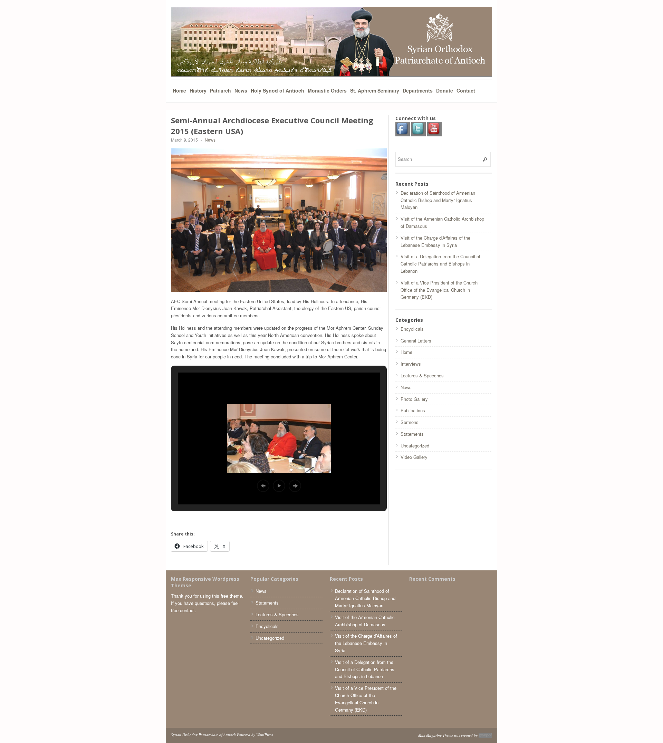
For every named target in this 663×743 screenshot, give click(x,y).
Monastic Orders (327, 90)
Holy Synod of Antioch (277, 90)
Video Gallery (414, 457)
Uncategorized (415, 445)
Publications (413, 410)
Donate (444, 90)
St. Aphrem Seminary (374, 90)
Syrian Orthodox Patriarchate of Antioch (203, 734)
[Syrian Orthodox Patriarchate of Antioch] (331, 42)
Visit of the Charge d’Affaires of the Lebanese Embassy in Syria (435, 241)
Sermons (410, 422)
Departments (418, 90)
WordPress (264, 734)
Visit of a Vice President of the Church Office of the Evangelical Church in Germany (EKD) (439, 289)
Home (179, 90)
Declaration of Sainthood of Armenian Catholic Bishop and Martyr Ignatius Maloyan (438, 200)
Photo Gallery (414, 399)
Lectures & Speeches (422, 375)
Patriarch (220, 90)
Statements (412, 434)
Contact (466, 90)
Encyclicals (412, 329)
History (198, 90)
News (240, 90)
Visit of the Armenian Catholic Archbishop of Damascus (365, 621)
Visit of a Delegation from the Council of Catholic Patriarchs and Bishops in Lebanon (440, 263)
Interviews (411, 363)
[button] (263, 486)
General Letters (416, 340)
